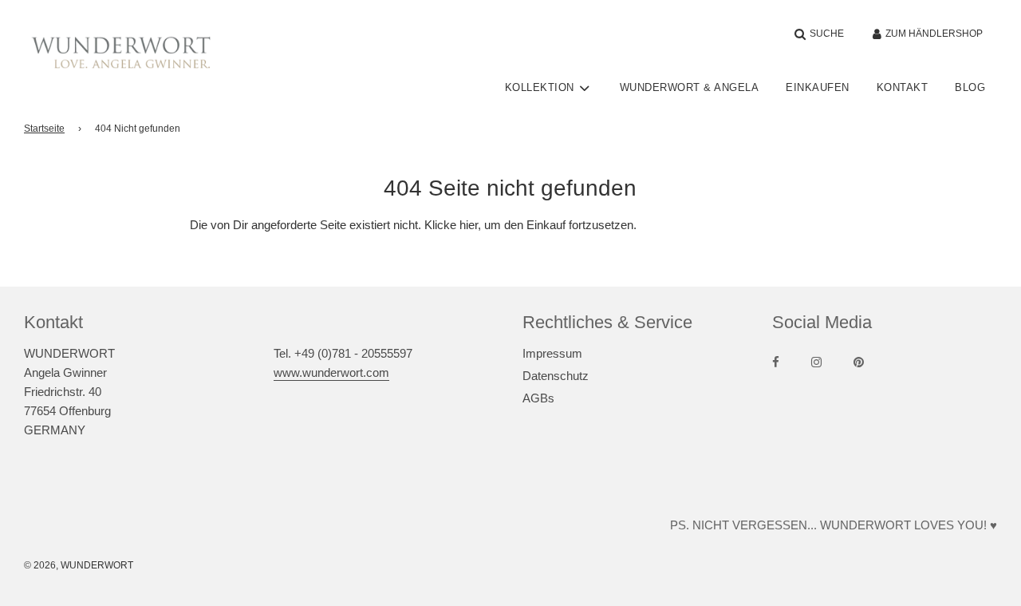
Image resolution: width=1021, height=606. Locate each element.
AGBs (538, 398)
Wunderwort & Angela (689, 87)
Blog (970, 87)
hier (468, 225)
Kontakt (902, 87)
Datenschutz (555, 375)
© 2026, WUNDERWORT (78, 565)
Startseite (44, 128)
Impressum (552, 353)
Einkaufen (818, 87)
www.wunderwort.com (331, 372)
